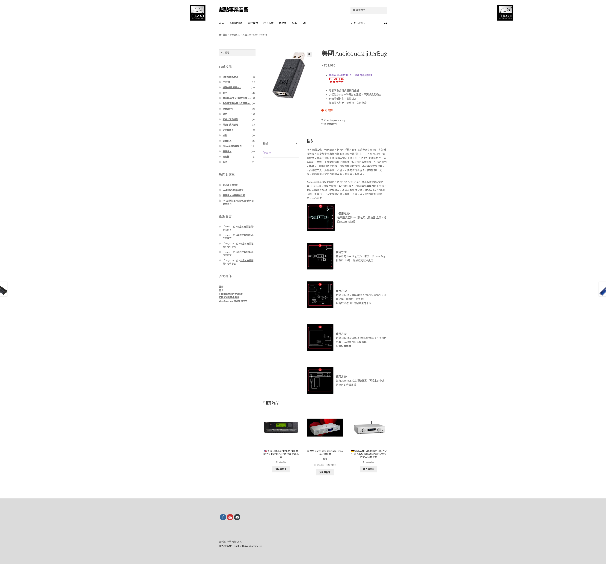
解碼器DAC (235, 34)
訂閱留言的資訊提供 (229, 297)
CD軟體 (226, 82)
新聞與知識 (236, 23)
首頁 (225, 34)
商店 (221, 23)
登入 (221, 290)
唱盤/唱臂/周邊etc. (232, 87)
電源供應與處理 (230, 124)
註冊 (305, 23)
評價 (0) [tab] (267, 152)
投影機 (226, 156)
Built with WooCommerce (248, 545)
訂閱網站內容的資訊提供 (231, 293)
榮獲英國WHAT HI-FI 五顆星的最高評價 (350, 75)
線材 (225, 135)
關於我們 (253, 23)
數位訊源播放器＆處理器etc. (237, 103)
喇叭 (225, 92)
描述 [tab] (265, 143)
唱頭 (225, 114)
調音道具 (227, 140)
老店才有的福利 (230, 184)
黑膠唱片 (227, 151)
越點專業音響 (233, 9)
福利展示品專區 (230, 76)
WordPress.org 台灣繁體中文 (233, 301)
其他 (225, 162)
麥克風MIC (228, 130)
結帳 (294, 23)
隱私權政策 (225, 545)
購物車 (283, 23)
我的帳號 (268, 23)
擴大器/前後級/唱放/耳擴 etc (237, 98)
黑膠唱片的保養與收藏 (234, 195)
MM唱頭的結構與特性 (233, 190)
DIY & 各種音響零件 (232, 146)
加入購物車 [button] (281, 469)
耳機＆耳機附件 (230, 119)
